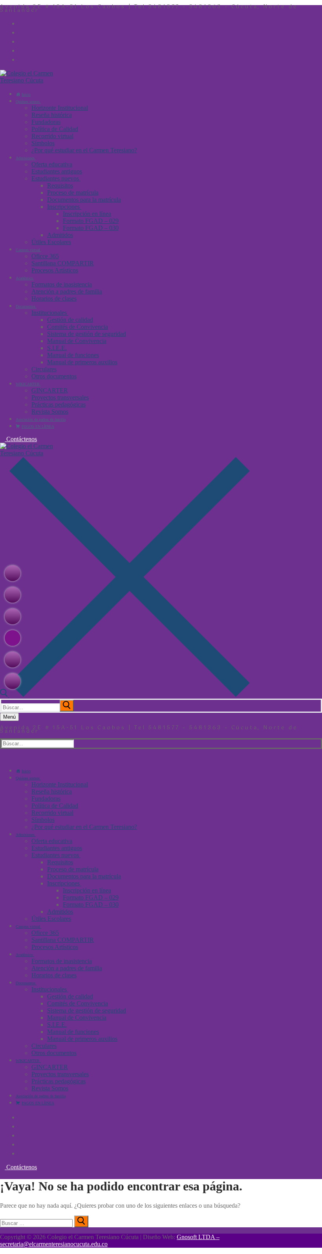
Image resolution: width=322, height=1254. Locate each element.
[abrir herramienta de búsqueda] (125, 695)
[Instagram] (23, 50)
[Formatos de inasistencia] (12, 681)
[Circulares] (12, 594)
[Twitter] (23, 32)
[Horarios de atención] (12, 616)
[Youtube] (23, 41)
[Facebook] (23, 23)
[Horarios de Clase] (12, 638)
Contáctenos (21, 439)
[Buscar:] (38, 707)
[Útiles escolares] (12, 659)
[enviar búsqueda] (67, 706)
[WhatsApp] (23, 59)
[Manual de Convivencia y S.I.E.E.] (12, 573)
